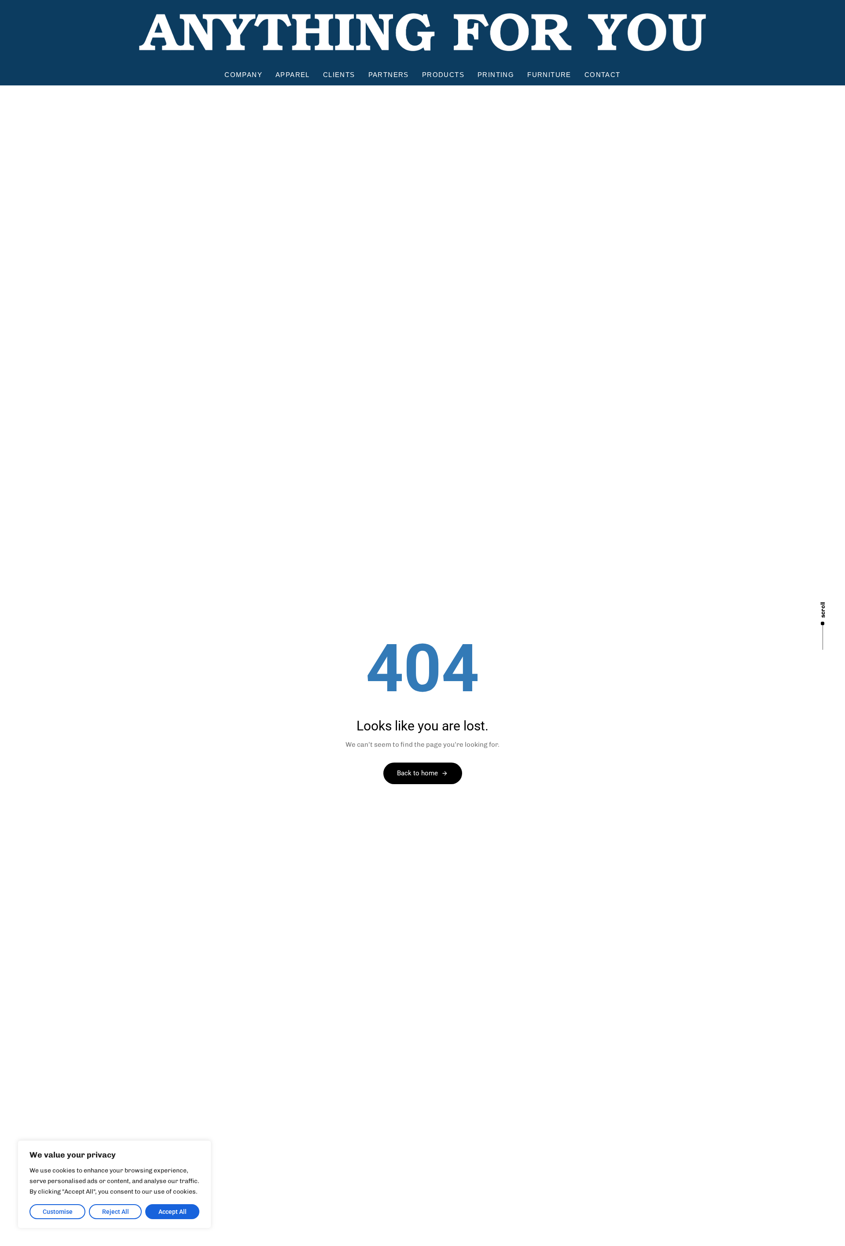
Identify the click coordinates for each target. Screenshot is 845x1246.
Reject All (115, 1211)
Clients (339, 74)
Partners (388, 74)
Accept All (172, 1211)
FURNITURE (549, 74)
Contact (602, 74)
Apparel (293, 74)
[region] (114, 1184)
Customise (58, 1211)
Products (443, 74)
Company (243, 74)
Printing (496, 74)
